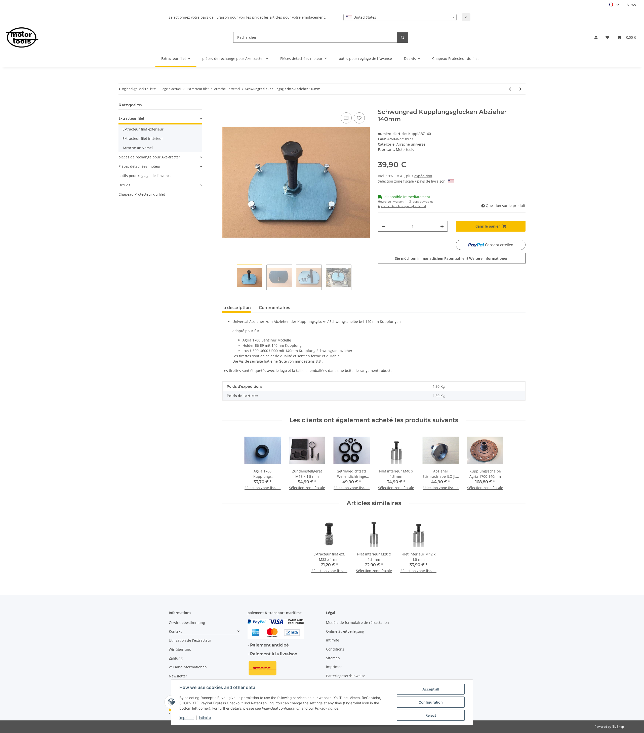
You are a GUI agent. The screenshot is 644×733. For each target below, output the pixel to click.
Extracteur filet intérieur (143, 138)
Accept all (430, 689)
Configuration (431, 702)
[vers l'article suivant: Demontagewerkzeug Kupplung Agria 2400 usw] (520, 88)
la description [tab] (236, 307)
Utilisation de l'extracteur (190, 640)
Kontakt (175, 631)
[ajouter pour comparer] (346, 117)
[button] (595, 37)
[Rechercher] (402, 37)
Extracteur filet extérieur (143, 129)
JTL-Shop (618, 726)
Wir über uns (180, 649)
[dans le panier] (226, 105)
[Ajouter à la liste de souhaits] (359, 117)
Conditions (335, 649)
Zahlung (176, 658)
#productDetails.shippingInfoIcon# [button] (402, 206)
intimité (205, 717)
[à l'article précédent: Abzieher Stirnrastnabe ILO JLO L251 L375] (510, 88)
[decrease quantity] (383, 226)
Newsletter (178, 676)
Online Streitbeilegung (345, 631)
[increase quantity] (442, 226)
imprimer (186, 717)
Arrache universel (411, 144)
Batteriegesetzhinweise (345, 675)
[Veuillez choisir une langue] (614, 5)
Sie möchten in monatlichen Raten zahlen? (451, 258)
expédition (423, 176)
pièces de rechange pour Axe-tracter (149, 157)
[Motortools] (22, 37)
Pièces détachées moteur (139, 166)
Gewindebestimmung (187, 622)
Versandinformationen (188, 667)
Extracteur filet (131, 118)
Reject (430, 715)
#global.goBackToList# (139, 89)
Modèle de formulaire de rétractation (357, 622)
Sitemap (333, 658)
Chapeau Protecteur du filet (141, 194)
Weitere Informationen (488, 258)
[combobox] (400, 17)
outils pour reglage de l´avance (145, 175)
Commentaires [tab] (274, 307)
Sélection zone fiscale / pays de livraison (412, 181)
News (631, 4)
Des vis (124, 185)
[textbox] (400, 17)
